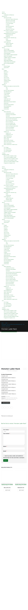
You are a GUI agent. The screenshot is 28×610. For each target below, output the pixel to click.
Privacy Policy (9, 579)
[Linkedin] (14, 508)
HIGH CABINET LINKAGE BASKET (10, 54)
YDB (7, 88)
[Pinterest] (18, 508)
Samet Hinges (7, 66)
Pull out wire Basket (10, 127)
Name (5, 446)
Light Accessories (9, 43)
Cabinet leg (8, 40)
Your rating (6, 429)
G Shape (7, 24)
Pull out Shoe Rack (10, 128)
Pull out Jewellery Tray (10, 123)
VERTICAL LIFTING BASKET (9, 51)
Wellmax (4, 84)
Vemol (3, 47)
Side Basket (6, 107)
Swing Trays (6, 108)
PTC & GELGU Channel (8, 30)
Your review (6, 433)
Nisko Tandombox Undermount (10, 144)
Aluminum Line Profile (10, 20)
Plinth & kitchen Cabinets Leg (10, 37)
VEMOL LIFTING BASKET (9, 50)
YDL (7, 87)
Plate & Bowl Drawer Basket (10, 101)
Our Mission (8, 526)
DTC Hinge (6, 147)
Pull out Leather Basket (11, 124)
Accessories (3, 483)
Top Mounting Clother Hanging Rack (13, 117)
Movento (6, 76)
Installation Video (5, 154)
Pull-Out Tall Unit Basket (9, 90)
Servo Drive (6, 77)
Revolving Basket (7, 106)
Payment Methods (11, 575)
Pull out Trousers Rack (10, 130)
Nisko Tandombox (8, 143)
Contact (3, 153)
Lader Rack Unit (7, 98)
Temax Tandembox (8, 46)
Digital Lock (6, 131)
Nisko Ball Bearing (8, 135)
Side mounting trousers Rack (12, 125)
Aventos (5, 73)
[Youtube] (11, 508)
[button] (10, 165)
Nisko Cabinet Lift (7, 137)
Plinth (7, 39)
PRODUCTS (4, 16)
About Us (4, 13)
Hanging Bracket (9, 34)
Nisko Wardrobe (7, 111)
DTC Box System (7, 151)
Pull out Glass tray (9, 121)
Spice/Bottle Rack (8, 91)
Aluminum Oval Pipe (10, 29)
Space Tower (6, 78)
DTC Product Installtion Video (10, 157)
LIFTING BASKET (7, 53)
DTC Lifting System (8, 150)
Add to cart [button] (7, 490)
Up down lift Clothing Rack (11, 118)
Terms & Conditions (12, 572)
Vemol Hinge (6, 49)
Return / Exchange (11, 568)
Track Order (8, 549)
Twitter (5, 407)
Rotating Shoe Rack (10, 113)
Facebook (2, 407)
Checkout (7, 545)
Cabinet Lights (9, 44)
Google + (9, 407)
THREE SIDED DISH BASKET (9, 61)
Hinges (5, 70)
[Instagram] (7, 508)
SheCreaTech (9, 608)
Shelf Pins (8, 36)
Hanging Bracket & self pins (9, 33)
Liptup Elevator (7, 100)
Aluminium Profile (7, 17)
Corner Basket (7, 93)
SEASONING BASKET (8, 60)
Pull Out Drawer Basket (9, 104)
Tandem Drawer (7, 80)
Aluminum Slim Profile (10, 22)
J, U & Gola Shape (9, 23)
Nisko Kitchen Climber (8, 140)
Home (3, 12)
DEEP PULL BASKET (8, 56)
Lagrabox (6, 74)
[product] (7, 476)
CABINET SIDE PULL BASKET (10, 57)
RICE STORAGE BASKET (9, 63)
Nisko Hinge (6, 138)
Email (12, 407)
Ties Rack (8, 116)
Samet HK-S (6, 67)
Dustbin (5, 97)
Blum (3, 69)
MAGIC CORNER (7, 59)
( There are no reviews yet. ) (12, 370)
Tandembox (6, 81)
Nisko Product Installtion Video (10, 160)
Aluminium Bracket (10, 26)
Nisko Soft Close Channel (9, 141)
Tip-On (5, 83)
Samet (3, 64)
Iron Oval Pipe (9, 27)
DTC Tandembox (7, 148)
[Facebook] (4, 508)
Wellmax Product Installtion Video (11, 158)
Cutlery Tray (6, 94)
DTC (3, 145)
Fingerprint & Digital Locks (9, 163)
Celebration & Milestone (9, 14)
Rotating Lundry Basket (11, 114)
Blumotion (6, 71)
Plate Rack (6, 103)
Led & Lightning (7, 41)
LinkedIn (7, 407)
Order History (9, 553)
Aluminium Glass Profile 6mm (12, 19)
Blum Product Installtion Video (10, 155)
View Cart (7, 542)
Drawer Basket (7, 96)
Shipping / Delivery (12, 564)
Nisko (3, 110)
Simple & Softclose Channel (12, 31)
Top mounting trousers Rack (12, 120)
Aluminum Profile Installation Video (11, 161)
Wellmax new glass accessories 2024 (11, 86)
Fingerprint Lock (9, 134)
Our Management (11, 530)
